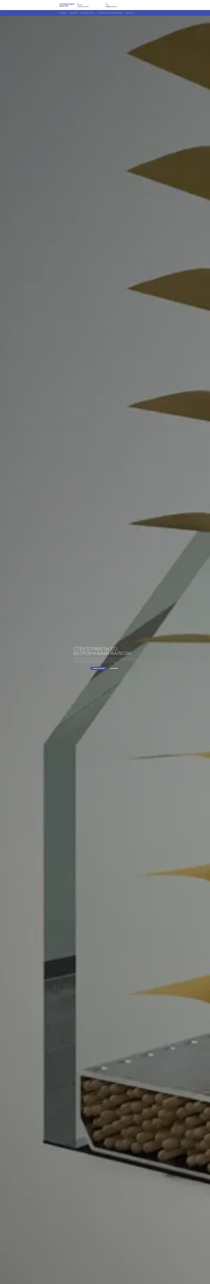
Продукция (62, 13)
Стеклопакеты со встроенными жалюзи (110, 13)
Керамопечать (130, 13)
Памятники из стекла (88, 13)
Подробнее (114, 668)
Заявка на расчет (98, 668)
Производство (73, 13)
